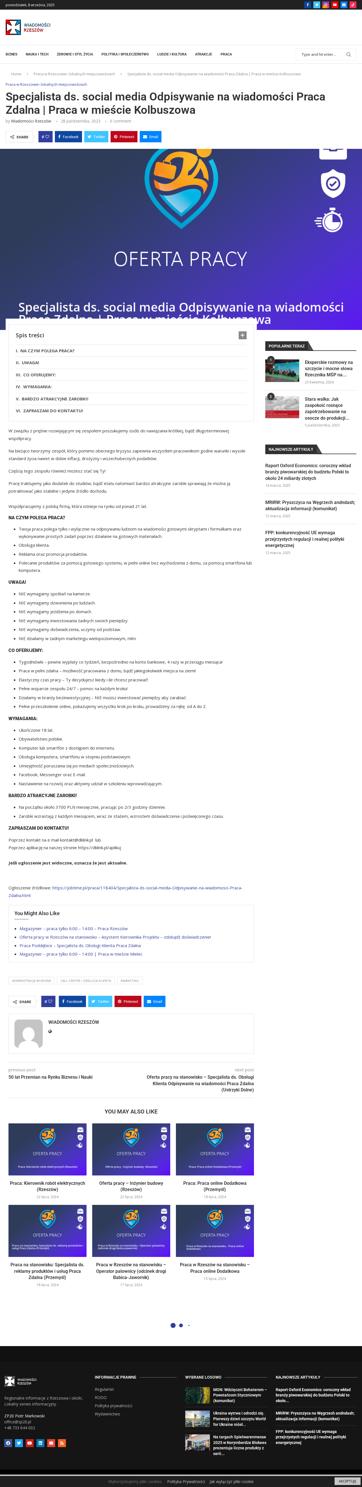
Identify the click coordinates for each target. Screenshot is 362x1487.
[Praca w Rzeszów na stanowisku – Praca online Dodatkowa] (215, 1231)
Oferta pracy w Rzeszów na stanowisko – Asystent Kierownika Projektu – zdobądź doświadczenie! (115, 937)
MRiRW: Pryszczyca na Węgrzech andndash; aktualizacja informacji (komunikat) (310, 505)
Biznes (11, 54)
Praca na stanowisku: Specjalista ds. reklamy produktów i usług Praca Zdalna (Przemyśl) (47, 1271)
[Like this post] (47, 136)
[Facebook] (307, 4)
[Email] (344, 4)
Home (16, 73)
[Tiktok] (353, 4)
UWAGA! (30, 362)
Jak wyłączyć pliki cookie (232, 1481)
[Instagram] (325, 4)
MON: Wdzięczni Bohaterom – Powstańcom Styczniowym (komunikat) (240, 1395)
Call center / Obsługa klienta (86, 981)
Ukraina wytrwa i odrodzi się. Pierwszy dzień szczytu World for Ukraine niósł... (239, 1418)
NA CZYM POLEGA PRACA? (47, 350)
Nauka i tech (37, 54)
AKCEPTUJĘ (347, 1481)
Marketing (130, 981)
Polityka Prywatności (186, 1481)
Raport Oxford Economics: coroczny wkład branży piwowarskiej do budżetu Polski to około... (313, 1395)
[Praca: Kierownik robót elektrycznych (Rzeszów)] (47, 1149)
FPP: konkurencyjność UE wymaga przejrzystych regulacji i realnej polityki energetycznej (304, 539)
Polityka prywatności (113, 1406)
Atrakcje (203, 54)
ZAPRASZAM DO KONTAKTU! (54, 410)
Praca (226, 54)
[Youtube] (334, 4)
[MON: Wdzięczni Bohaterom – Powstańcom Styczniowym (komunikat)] (197, 1395)
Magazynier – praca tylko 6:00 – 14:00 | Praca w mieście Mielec (81, 954)
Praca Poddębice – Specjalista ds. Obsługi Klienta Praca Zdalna (80, 945)
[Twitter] (316, 4)
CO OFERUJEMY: (39, 374)
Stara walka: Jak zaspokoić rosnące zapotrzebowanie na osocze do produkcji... (327, 408)
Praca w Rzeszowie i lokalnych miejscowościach (74, 73)
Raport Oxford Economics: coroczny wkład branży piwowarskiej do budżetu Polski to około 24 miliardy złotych (308, 472)
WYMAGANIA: (37, 386)
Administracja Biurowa (31, 981)
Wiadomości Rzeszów (31, 121)
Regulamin (104, 1389)
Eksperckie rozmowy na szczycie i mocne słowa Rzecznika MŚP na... (329, 369)
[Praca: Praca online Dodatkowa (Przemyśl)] (215, 1149)
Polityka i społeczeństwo (125, 54)
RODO (101, 1398)
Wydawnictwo (107, 1414)
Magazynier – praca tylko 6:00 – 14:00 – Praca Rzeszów (74, 928)
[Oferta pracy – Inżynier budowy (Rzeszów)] (131, 1149)
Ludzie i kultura (172, 54)
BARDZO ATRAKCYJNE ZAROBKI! (55, 399)
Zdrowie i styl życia (75, 54)
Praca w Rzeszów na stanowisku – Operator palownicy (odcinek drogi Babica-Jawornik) (131, 1271)
